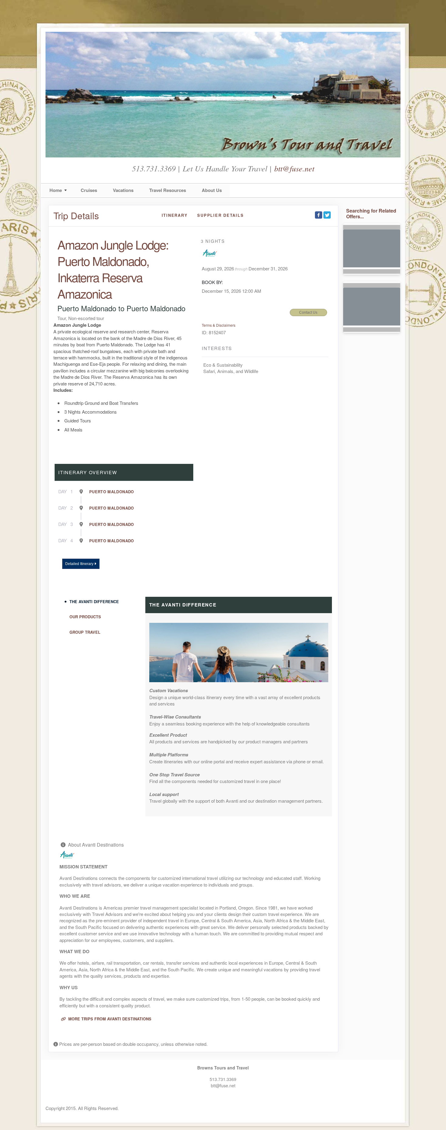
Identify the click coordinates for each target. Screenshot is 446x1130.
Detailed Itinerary (79, 564)
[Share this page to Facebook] (318, 215)
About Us (212, 190)
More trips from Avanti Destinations (109, 1019)
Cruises (89, 190)
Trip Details (76, 215)
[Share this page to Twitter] (327, 215)
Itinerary (175, 215)
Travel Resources (167, 190)
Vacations (123, 190)
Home (55, 190)
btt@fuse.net (294, 168)
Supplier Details (220, 215)
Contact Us (308, 312)
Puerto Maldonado (111, 491)
